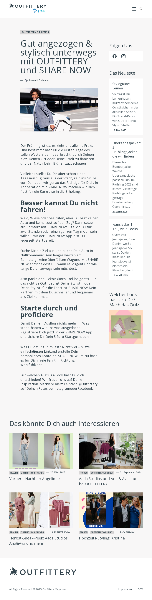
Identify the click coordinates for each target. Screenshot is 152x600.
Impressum (125, 589)
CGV (140, 589)
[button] (134, 9)
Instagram (62, 388)
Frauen (14, 473)
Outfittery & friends (35, 32)
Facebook (85, 388)
